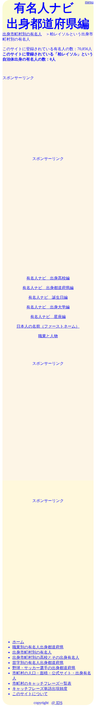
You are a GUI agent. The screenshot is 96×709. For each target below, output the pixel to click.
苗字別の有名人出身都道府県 (38, 663)
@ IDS (57, 703)
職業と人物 (48, 336)
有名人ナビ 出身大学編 (48, 307)
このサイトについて (30, 694)
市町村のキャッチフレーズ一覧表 (41, 683)
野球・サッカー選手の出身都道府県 (43, 668)
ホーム (18, 642)
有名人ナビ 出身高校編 (48, 278)
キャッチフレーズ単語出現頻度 (39, 688)
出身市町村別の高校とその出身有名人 (45, 657)
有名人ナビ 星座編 (48, 317)
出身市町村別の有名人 (22, 34)
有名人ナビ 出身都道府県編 (48, 288)
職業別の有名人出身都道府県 (38, 647)
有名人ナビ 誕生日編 (48, 297)
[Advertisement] (48, 109)
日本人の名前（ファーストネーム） (48, 326)
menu (89, 2)
